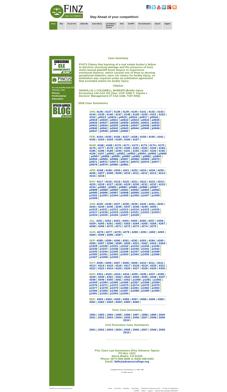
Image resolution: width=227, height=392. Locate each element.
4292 (134, 240)
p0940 (93, 128)
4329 (153, 268)
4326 (127, 268)
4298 (110, 243)
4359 (152, 299)
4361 (92, 301)
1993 (101, 314)
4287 (118, 234)
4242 (160, 203)
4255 (134, 220)
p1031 (114, 246)
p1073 (124, 285)
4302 (144, 243)
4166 (127, 139)
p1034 (145, 246)
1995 (118, 314)
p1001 (156, 192)
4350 (110, 279)
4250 (153, 206)
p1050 (93, 254)
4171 (126, 145)
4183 (153, 147)
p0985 (133, 187)
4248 (136, 206)
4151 (153, 114)
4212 (144, 173)
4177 (101, 147)
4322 (92, 268)
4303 (153, 243)
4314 (101, 265)
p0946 (156, 128)
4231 (144, 184)
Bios (61, 24)
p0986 (144, 187)
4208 (110, 173)
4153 (92, 117)
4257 (151, 220)
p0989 (104, 189)
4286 (110, 234)
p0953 (131, 153)
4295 (160, 240)
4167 (136, 139)
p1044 (104, 251)
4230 (136, 184)
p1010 (93, 209)
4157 (126, 136)
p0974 (124, 161)
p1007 (145, 195)
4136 (100, 111)
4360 (161, 299)
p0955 (152, 153)
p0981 (124, 164)
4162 (92, 139)
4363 (110, 301)
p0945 (145, 128)
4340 (101, 276)
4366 (136, 301)
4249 (144, 206)
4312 (160, 262)
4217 (100, 181)
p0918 (154, 117)
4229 (127, 184)
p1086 (114, 290)
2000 (162, 314)
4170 (118, 145)
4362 (101, 301)
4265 (144, 223)
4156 (117, 136)
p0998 (124, 192)
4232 (153, 184)
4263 (127, 223)
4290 (117, 240)
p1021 (135, 212)
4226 (101, 184)
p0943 (124, 128)
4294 (152, 240)
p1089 (145, 290)
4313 (92, 265)
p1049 (156, 251)
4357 (134, 299)
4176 (92, 147)
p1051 (104, 254)
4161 (160, 136)
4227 (110, 184)
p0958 (105, 156)
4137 (108, 111)
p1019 (114, 212)
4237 (117, 203)
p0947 (93, 130)
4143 (160, 111)
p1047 (135, 251)
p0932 (156, 122)
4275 (153, 226)
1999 (153, 314)
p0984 (123, 187)
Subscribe (84, 24)
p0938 (145, 125)
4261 (110, 223)
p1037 (104, 248)
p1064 (104, 282)
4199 (108, 170)
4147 (118, 114)
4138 (117, 111)
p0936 (124, 125)
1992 (92, 314)
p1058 (104, 257)
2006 (136, 317)
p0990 (114, 189)
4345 (144, 276)
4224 (160, 181)
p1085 (104, 290)
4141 (143, 111)
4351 (118, 279)
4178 (110, 147)
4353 (100, 299)
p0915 (123, 117)
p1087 (124, 290)
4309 (134, 262)
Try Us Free (71, 24)
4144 (92, 114)
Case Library (97, 24)
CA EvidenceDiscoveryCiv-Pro (111, 25)
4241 (152, 203)
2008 (153, 317)
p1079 (114, 287)
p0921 (114, 119)
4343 (127, 276)
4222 (143, 181)
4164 (110, 139)
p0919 (93, 119)
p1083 (156, 287)
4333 (117, 274)
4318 (136, 265)
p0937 (135, 125)
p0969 (145, 159)
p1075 (145, 285)
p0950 (124, 130)
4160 (152, 136)
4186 (101, 150)
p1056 (156, 254)
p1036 (93, 248)
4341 (110, 276)
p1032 (124, 246)
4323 (101, 268)
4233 (162, 184)
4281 (143, 231)
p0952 (121, 153)
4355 (117, 299)
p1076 (156, 285)
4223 (152, 181)
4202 (134, 170)
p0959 (116, 156)
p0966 (114, 159)
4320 (153, 265)
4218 (108, 181)
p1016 (155, 209)
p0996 (104, 192)
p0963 (157, 156)
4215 (92, 175)
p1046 (124, 251)
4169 (109, 145)
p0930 (135, 122)
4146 (110, 114)
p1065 (114, 282)
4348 (92, 279)
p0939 (156, 125)
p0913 (102, 117)
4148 (127, 114)
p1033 (135, 246)
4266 (153, 223)
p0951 (111, 153)
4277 (109, 231)
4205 (161, 170)
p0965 (104, 159)
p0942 (114, 128)
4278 (117, 231)
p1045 (114, 251)
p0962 (147, 156)
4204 (152, 170)
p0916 (133, 117)
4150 (144, 114)
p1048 (145, 251)
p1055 (145, 254)
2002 (101, 317)
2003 (110, 317)
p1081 (135, 287)
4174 (152, 145)
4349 (101, 279)
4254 (125, 220)
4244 (101, 206)
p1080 (124, 287)
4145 (101, 114)
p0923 (135, 119)
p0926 (93, 122)
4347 (162, 276)
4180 (127, 147)
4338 (161, 274)
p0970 (156, 159)
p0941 (104, 128)
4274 (144, 226)
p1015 (145, 209)
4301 (136, 243)
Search (157, 24)
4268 (92, 226)
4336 (143, 274)
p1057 (93, 257)
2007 (144, 317)
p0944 (135, 128)
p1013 (124, 209)
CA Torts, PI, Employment (170, 388)
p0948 (104, 130)
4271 (118, 226)
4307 (117, 262)
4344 (136, 276)
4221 (134, 181)
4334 (126, 274)
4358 (143, 299)
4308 (126, 262)
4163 (101, 139)
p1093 (114, 293)
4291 (126, 240)
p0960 (126, 156)
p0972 (104, 161)
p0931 (145, 122)
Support (167, 24)
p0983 (112, 187)
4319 (144, 265)
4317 (127, 265)
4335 (134, 274)
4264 (136, 223)
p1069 (156, 282)
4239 (134, 203)
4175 (161, 145)
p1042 (156, 248)
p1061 (147, 279)
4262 (118, 223)
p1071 (104, 285)
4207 (101, 173)
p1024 (93, 214)
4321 (162, 265)
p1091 (93, 293)
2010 (126, 320)
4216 (101, 175)
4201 (126, 170)
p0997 (114, 192)
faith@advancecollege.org (131, 361)
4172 (135, 145)
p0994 (156, 189)
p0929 (124, 122)
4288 (100, 240)
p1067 (135, 282)
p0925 (156, 119)
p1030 (104, 246)
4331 (100, 274)
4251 (99, 220)
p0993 (145, 189)
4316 (118, 265)
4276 (100, 231)
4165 (118, 139)
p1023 (156, 212)
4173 (144, 145)
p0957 (95, 156)
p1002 (93, 195)
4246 (118, 206)
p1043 (93, 251)
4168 (100, 145)
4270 (110, 226)
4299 (118, 243)
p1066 (124, 282)
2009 (162, 317)
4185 (92, 150)
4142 (152, 111)
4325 (118, 268)
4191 (127, 150)
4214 (162, 173)
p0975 (135, 161)
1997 (136, 314)
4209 (118, 173)
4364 (118, 301)
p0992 (135, 189)
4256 (143, 220)
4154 (100, 136)
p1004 (114, 195)
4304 (162, 243)
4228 (118, 184)
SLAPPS (131, 24)
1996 (127, 314)
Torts (122, 24)
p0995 (93, 192)
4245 (110, 206)
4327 (136, 268)
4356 (126, 299)
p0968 (135, 159)
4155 (108, 136)
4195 (162, 150)
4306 (108, 262)
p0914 (112, 117)
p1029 (93, 246)
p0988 (93, 189)
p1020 (124, 212)
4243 (92, 206)
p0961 (136, 156)
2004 (118, 317)
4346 (153, 276)
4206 (92, 173)
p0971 (93, 161)
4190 (118, 150)
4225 (92, 184)
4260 (101, 223)
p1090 (156, 290)
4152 (162, 114)
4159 (143, 136)
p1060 (137, 279)
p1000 (145, 192)
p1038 (114, 248)
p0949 (114, 130)
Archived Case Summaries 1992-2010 (166, 390)
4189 (110, 150)
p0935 (114, 125)
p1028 (135, 214)
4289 (108, 240)
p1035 (156, 246)
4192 (136, 150)
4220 (126, 181)
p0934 (104, 125)
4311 (152, 262)
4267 (162, 223)
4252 (108, 220)
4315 (110, 265)
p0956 (163, 153)
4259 (92, 223)
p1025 (104, 214)
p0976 (145, 161)
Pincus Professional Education (59, 96)
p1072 (114, 285)
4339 (92, 276)
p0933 (93, 125)
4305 (100, 262)
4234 (92, 187)
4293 (143, 240)
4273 (136, 226)
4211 (136, 173)
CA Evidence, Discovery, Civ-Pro (150, 388)
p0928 (114, 122)
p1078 (104, 287)
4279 (126, 231)
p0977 (156, 161)
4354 (108, 299)
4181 (136, 147)
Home (53, 24)
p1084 (93, 290)
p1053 (124, 254)
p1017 (93, 212)
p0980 (114, 164)
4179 (118, 147)
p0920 (104, 119)
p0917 (144, 117)
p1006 (135, 195)
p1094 (124, 293)
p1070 (93, 285)
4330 (162, 268)
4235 (100, 203)
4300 (127, 243)
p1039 (124, 248)
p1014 (135, 209)
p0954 (142, 153)
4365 (127, 301)
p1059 (114, 257)
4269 (101, 226)
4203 (143, 170)
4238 (126, 203)
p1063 (93, 282)
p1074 (135, 285)
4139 (126, 111)
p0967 (124, 159)
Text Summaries (144, 24)
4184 (162, 147)
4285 (101, 234)
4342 (118, 276)
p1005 (124, 195)
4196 (92, 153)
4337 (152, 274)
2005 (127, 317)
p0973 (114, 161)
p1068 (145, 282)
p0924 (145, 119)
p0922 (124, 119)
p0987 (154, 187)
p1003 (104, 195)
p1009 (93, 198)
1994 (110, 314)
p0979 (104, 164)
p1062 (157, 279)
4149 (136, 114)
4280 (135, 231)
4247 (127, 206)
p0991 (124, 189)
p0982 (102, 187)
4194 (153, 150)
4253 (117, 220)
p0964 (93, 159)
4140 (134, 111)
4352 (127, 279)
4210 (127, 173)
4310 (143, 262)
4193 (144, 150)
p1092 (104, 293)
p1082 (145, 287)
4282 (152, 231)
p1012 (114, 209)
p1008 (156, 195)
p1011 (104, 209)
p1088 (135, 290)
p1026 (114, 214)
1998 (144, 314)
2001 (92, 317)
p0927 (104, 122)
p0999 (135, 192)
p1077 (93, 287)
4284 (92, 234)
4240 (143, 203)
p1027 (124, 214)
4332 (108, 274)
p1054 (135, 254)
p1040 (135, 248)
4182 (144, 147)
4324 (110, 268)
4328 (144, 268)
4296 (92, 243)
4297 (101, 243)
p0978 (93, 164)
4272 (127, 226)
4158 (134, 136)
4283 (161, 231)
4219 (117, 181)
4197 (101, 153)
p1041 (145, 248)
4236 (108, 203)
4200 (117, 170)
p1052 (114, 254)
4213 (153, 173)
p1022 (145, 212)
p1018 (104, 212)
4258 (160, 220)
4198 (100, 170)
